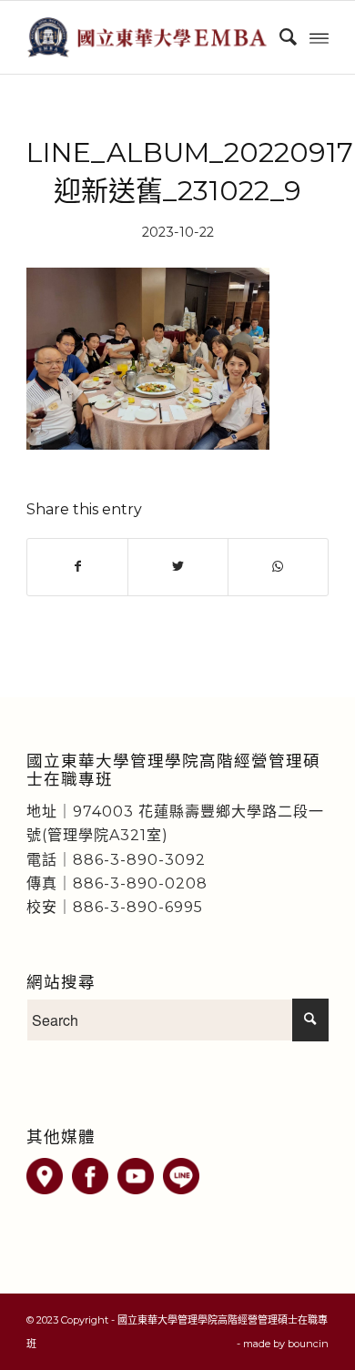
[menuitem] (279, 37)
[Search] (279, 37)
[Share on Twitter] (178, 566)
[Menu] (319, 37)
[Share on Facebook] (77, 566)
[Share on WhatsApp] (278, 566)
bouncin (308, 1343)
